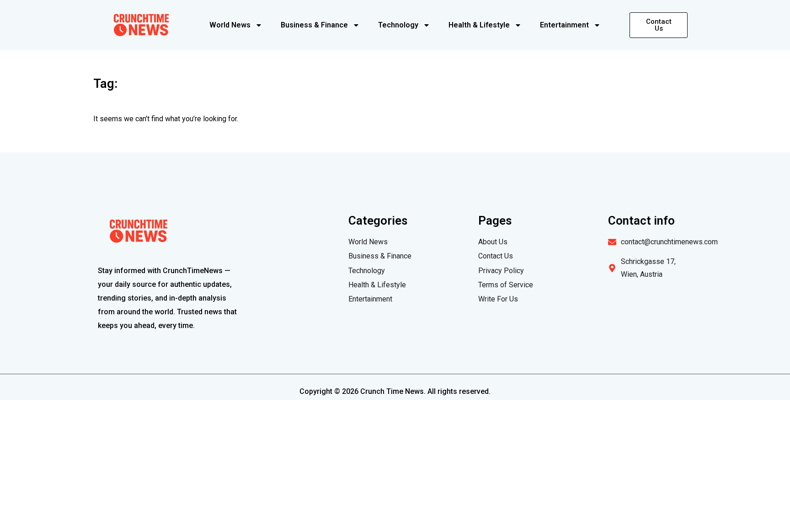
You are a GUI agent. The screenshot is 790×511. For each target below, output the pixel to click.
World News (230, 25)
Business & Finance (314, 25)
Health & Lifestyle (479, 25)
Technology (398, 25)
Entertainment (564, 25)
